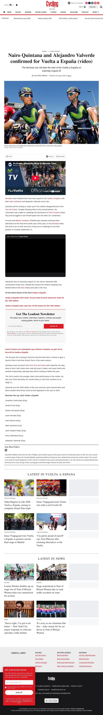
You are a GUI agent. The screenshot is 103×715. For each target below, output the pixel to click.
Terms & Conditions (17, 701)
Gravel (63, 12)
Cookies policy (44, 690)
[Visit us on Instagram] (86, 3)
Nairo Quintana (15, 202)
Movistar (8, 198)
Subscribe (92, 7)
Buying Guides (40, 12)
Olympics (38, 666)
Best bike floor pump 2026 (22, 18)
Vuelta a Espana (55, 51)
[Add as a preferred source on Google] (51, 700)
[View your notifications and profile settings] (17, 5)
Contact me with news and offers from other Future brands (19, 687)
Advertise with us (58, 690)
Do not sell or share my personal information (51, 693)
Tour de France (11, 210)
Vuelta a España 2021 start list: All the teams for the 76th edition (32, 306)
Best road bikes (62, 655)
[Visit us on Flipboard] (98, 3)
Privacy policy (76, 686)
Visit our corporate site (77, 708)
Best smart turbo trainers (65, 662)
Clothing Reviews (85, 666)
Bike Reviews (84, 659)
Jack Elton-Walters (40, 75)
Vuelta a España (53, 198)
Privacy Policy (26, 700)
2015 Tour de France (37, 365)
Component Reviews (86, 662)
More (95, 12)
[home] (4, 12)
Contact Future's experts (39, 686)
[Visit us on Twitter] (89, 3)
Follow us (51, 156)
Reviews (28, 12)
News (9, 12)
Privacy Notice (11, 333)
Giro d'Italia (25, 288)
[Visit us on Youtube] (95, 3)
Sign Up (19, 692)
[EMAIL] (6, 450)
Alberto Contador (22, 221)
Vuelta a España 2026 (45, 18)
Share (10, 156)
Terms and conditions (60, 686)
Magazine (74, 12)
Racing (18, 12)
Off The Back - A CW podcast (68, 18)
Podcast (85, 12)
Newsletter (62, 156)
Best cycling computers (65, 666)
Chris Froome (54, 213)
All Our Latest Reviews (87, 655)
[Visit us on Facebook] (92, 3)
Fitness (53, 12)
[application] (35, 256)
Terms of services (31, 331)
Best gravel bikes (63, 659)
